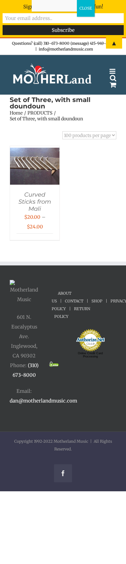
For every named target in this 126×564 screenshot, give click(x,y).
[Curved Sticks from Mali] (34, 152)
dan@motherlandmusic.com (43, 401)
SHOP (96, 301)
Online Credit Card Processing (90, 355)
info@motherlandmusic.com (66, 49)
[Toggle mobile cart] (113, 84)
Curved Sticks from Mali (34, 201)
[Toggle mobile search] (113, 78)
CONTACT (74, 301)
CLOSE (85, 8)
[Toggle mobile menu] (113, 71)
